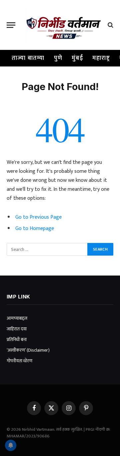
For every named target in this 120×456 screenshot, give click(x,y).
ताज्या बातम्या (28, 58)
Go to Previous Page (38, 217)
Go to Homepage (34, 228)
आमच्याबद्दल (17, 318)
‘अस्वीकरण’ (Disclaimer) (28, 350)
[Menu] (11, 25)
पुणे (58, 58)
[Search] (109, 25)
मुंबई (77, 58)
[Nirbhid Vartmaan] (63, 25)
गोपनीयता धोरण (19, 361)
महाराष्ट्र (101, 58)
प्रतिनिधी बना (17, 339)
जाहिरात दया (17, 329)
